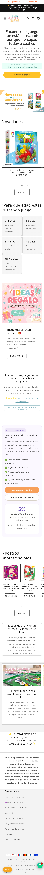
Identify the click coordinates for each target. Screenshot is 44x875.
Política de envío (18, 869)
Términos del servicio (32, 865)
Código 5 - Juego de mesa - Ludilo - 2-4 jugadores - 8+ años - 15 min (11, 587)
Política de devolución (14, 829)
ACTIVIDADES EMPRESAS (16, 808)
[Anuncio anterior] (4, 7)
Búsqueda (9, 834)
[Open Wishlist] (33, 18)
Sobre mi (9, 813)
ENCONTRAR (16, 356)
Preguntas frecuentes (14, 824)
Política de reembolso (26, 862)
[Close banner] (41, 1)
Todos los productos (14, 839)
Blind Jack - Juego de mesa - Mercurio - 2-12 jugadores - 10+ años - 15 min (29, 587)
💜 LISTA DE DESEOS (14, 802)
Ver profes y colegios (22, 490)
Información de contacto (14, 873)
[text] (22, 2)
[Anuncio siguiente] (39, 7)
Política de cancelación (33, 873)
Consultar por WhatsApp (22, 497)
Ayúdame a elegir (22, 75)
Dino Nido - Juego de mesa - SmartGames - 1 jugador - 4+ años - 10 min (22, 171)
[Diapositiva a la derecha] (27, 185)
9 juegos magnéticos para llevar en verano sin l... (22, 694)
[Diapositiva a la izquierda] (16, 185)
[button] (4, 18)
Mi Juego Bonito (20, 859)
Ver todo (22, 192)
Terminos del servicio (14, 818)
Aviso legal (30, 869)
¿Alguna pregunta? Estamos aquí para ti (22, 408)
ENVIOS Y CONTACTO (14, 797)
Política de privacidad (14, 865)
